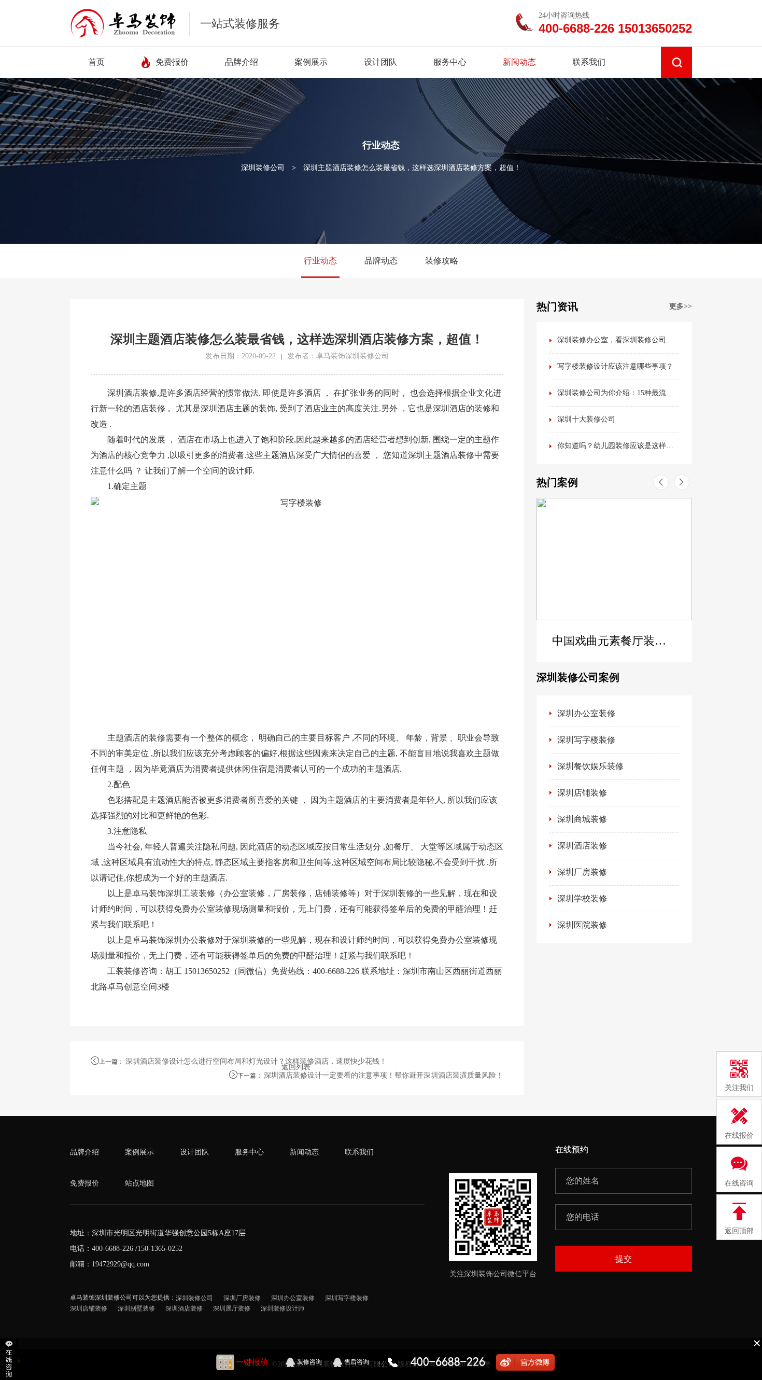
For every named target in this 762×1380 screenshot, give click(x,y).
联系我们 (359, 1152)
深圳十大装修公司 (586, 419)
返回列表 (296, 1067)
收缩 (10, 1359)
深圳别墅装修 (136, 1308)
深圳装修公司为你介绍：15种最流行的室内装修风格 (618, 393)
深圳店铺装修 (582, 792)
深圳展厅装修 (231, 1308)
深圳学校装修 (582, 898)
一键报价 (252, 1362)
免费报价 (84, 1183)
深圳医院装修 (582, 925)
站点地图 (139, 1183)
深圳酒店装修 (582, 845)
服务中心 (249, 1152)
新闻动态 (304, 1152)
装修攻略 (441, 260)
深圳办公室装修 (586, 713)
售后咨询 (356, 1361)
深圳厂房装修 (582, 872)
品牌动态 (381, 260)
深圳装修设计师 (282, 1308)
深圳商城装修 (582, 819)
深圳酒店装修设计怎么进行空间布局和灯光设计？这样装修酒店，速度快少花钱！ (256, 1061)
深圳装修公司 (263, 168)
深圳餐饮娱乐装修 (590, 766)
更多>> (680, 306)
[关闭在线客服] (757, 1342)
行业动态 (320, 260)
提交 (623, 1258)
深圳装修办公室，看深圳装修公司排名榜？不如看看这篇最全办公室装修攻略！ (618, 340)
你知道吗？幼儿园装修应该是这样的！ (618, 446)
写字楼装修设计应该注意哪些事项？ (615, 366)
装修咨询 (309, 1361)
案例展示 (139, 1152)
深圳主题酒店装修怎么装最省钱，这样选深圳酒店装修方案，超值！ (412, 168)
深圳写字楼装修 (586, 739)
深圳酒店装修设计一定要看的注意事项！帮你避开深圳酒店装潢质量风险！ (383, 1075)
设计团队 (194, 1152)
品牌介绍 (84, 1152)
